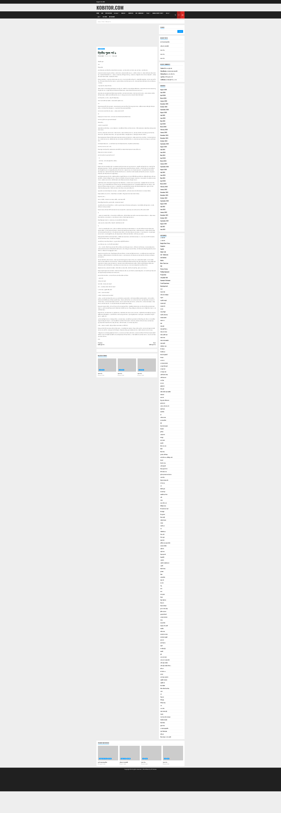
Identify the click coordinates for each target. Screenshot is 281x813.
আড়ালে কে (162, 320)
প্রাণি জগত (162, 551)
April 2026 (163, 95)
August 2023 (163, 169)
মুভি (161, 654)
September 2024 (164, 144)
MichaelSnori (164, 74)
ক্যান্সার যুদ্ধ (162, 409)
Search (162, 27)
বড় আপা (161, 583)
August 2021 (163, 224)
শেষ (161, 705)
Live (182, 15)
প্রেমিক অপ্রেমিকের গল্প (164, 563)
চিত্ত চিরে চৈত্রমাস (164, 426)
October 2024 (163, 141)
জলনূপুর (161, 437)
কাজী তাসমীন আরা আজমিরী (165, 392)
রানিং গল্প (167, 13)
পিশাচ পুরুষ (162, 537)
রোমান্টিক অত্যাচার (163, 680)
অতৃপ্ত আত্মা (162, 292)
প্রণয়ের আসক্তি (163, 546)
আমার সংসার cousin (164, 340)
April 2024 (163, 158)
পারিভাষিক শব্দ (162, 531)
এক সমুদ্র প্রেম (163, 372)
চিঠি (161, 423)
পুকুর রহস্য (162, 540)
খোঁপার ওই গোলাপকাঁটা (164, 46)
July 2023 (162, 172)
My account (112, 16)
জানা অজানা (162, 440)
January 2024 (163, 164)
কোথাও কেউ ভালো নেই (164, 406)
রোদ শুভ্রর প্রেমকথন (164, 677)
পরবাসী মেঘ (162, 526)
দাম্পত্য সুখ (162, 483)
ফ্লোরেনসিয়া (162, 577)
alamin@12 (101, 56)
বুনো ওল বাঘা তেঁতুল (164, 608)
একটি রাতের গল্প (163, 377)
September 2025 (164, 109)
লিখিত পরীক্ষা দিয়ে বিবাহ (164, 688)
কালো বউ (162, 397)
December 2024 (164, 135)
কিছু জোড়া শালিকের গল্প (164, 400)
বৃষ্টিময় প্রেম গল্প (163, 611)
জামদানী (162, 443)
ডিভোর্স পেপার (163, 463)
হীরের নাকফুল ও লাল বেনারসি (165, 737)
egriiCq (162, 77)
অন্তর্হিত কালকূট (163, 300)
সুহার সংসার (162, 725)
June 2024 (163, 152)
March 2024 (163, 161)
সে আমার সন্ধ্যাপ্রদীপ (164, 728)
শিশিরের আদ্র (162, 703)
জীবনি (161, 449)
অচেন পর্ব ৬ (107, 365)
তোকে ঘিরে (162, 477)
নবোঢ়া (161, 500)
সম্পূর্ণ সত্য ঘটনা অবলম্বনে (165, 717)
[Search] (175, 15)
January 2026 (163, 101)
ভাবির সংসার (162, 631)
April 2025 (163, 124)
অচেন (100, 369)
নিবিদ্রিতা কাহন (163, 506)
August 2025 (163, 112)
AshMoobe (163, 80)
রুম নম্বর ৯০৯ (163, 671)
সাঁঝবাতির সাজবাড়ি (163, 720)
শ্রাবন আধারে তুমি (163, 711)
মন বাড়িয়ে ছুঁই (163, 648)
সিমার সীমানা (162, 723)
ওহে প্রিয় (162, 380)
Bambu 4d (163, 68)
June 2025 (162, 118)
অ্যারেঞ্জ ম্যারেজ (163, 317)
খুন (160, 414)
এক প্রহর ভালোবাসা (164, 363)
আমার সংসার (162, 337)
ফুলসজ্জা (161, 571)
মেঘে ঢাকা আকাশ (163, 657)
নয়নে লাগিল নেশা (163, 503)
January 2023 (163, 189)
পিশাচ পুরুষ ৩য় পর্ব (169, 77)
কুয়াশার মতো (162, 403)
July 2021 (162, 226)
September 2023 (164, 167)
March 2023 (163, 184)
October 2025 (163, 107)
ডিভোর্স (161, 460)
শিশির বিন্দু (162, 700)
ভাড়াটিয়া (161, 628)
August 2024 (163, 147)
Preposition (163, 275)
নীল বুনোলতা (162, 514)
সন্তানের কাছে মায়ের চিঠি (172, 71)
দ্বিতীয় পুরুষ (102, 48)
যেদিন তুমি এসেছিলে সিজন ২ (165, 665)
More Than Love (164, 263)
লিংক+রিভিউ (105, 16)
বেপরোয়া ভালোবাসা (163, 617)
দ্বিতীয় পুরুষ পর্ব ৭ (101, 343)
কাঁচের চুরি (162, 389)
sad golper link (164, 277)
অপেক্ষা (161, 309)
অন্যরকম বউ (162, 306)
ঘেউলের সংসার (163, 417)
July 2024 (162, 149)
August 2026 (163, 89)
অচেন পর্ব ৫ (127, 365)
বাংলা (161, 588)
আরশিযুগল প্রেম (163, 346)
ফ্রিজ (161, 574)
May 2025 (162, 121)
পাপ (161, 529)
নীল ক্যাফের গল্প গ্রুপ (164, 509)
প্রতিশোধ (162, 548)
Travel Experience (164, 283)
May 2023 (162, 178)
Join (102, 13)
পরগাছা (161, 523)
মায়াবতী (161, 651)
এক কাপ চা (162, 360)
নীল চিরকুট (162, 511)
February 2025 (164, 129)
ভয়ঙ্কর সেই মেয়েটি (164, 626)
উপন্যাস (148, 13)
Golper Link (163, 252)
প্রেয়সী (161, 566)
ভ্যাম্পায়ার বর (162, 643)
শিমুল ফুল (162, 697)
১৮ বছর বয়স (162, 240)
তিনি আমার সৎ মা (163, 471)
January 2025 (163, 132)
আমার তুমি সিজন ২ (163, 329)
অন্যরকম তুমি (162, 303)
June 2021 (162, 229)
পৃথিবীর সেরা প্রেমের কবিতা (165, 543)
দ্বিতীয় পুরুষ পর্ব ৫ (152, 343)
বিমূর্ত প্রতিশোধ (163, 600)
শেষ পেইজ (162, 708)
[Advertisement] (126, 36)
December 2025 (164, 104)
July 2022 (162, 206)
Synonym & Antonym (165, 280)
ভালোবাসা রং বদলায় (164, 634)
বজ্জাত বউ (162, 580)
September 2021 (164, 221)
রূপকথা (161, 674)
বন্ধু (161, 586)
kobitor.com (110, 7)
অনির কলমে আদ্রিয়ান (164, 295)
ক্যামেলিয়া (162, 412)
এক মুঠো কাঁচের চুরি (163, 366)
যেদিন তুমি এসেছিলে (164, 663)
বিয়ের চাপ (162, 603)
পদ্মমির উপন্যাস (163, 520)
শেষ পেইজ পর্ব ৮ (172, 74)
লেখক (98, 16)
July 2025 (162, 115)
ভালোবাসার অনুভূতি (163, 637)
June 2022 (162, 209)
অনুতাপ (161, 297)
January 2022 (163, 212)
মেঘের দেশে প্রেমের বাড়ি (164, 660)
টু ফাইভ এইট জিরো (164, 454)
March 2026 (163, 98)
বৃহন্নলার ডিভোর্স (163, 614)
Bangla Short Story (158, 13)
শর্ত (161, 694)
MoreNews (146, 769)
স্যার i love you (163, 731)
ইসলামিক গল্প (162, 352)
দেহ (161, 486)
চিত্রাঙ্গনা (162, 429)
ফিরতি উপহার (162, 568)
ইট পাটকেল (162, 349)
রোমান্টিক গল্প (162, 683)
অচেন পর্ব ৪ (147, 365)
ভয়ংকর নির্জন (162, 623)
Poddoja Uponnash (164, 272)
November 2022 (164, 195)
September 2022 (164, 201)
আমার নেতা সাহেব (163, 332)
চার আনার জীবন (163, 420)
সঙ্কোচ (161, 714)
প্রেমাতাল (162, 560)
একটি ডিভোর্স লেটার (164, 374)
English (123, 13)
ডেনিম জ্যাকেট (163, 466)
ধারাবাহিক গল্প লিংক (163, 494)
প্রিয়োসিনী (162, 557)
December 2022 (164, 192)
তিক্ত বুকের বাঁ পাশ (163, 469)
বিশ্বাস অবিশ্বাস (163, 606)
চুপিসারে (161, 432)
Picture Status (164, 269)
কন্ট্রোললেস (162, 386)
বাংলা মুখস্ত (116, 13)
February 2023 (164, 187)
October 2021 (163, 218)
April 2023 (163, 181)
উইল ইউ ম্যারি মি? (164, 354)
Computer (130, 13)
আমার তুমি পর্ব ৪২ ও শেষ (172, 80)
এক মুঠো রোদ (169, 68)
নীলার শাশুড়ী (162, 517)
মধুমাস (161, 645)
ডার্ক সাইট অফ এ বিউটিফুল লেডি (166, 457)
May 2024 (162, 155)
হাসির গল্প (162, 734)
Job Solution (108, 13)
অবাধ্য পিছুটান (163, 312)
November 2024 (164, 138)
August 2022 (163, 204)
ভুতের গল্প (162, 640)
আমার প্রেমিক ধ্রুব (163, 335)
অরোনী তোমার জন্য (164, 315)
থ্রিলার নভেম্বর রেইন (164, 480)
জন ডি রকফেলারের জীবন (164, 42)
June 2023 (162, 175)
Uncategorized (164, 286)
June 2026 (162, 92)
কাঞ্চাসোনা (162, 394)
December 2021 (164, 215)
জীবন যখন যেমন (163, 446)
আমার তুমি (162, 326)
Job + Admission (139, 13)
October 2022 (163, 198)
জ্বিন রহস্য (162, 451)
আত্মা (161, 323)
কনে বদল (162, 383)
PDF (161, 266)
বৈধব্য (161, 620)
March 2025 (163, 127)
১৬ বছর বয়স (162, 237)
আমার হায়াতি (162, 343)
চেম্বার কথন (162, 434)
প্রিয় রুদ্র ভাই (163, 554)
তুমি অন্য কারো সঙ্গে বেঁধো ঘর (165, 474)
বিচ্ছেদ (161, 597)
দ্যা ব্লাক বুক (162, 491)
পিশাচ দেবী (162, 534)
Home (97, 13)
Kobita (162, 260)
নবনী (161, 497)
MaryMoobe (163, 71)
